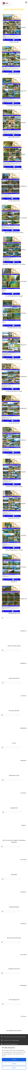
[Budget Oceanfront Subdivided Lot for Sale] (11, 344)
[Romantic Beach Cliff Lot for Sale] (12, 249)
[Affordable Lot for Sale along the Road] (10, 376)
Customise (14, 1063)
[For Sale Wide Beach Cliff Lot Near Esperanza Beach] (10, 408)
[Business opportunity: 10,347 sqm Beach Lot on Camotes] (11, 440)
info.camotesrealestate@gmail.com (11, 1044)
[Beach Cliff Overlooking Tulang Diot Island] (10, 218)
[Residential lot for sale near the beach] (11, 313)
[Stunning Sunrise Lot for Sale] (12, 154)
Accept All (14, 1059)
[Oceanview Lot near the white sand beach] (11, 567)
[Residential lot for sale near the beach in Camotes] (10, 281)
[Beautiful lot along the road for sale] (11, 793)
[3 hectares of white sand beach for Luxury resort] (11, 471)
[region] (14, 1058)
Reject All (14, 1067)
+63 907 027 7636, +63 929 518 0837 (11, 1040)
